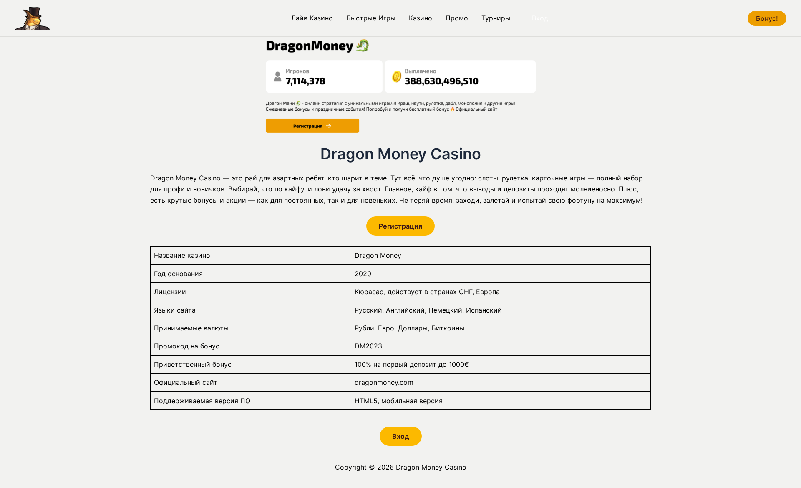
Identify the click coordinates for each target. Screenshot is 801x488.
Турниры (495, 18)
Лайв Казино (312, 18)
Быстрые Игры (370, 18)
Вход (540, 18)
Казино (420, 18)
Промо (457, 18)
